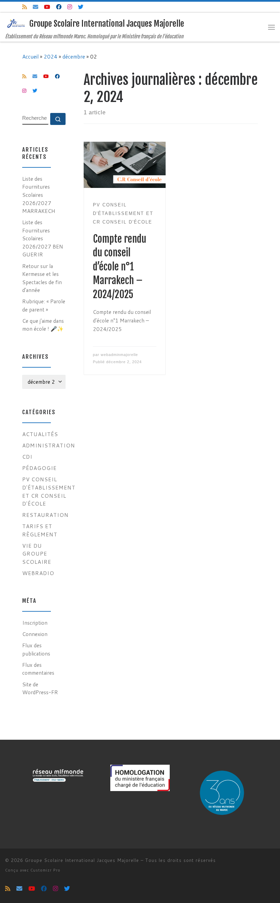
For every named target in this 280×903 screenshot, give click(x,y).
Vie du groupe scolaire (36, 553)
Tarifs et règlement (39, 530)
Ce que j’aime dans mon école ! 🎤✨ (43, 325)
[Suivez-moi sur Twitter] (80, 7)
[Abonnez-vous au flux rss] (24, 7)
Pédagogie (39, 468)
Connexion (34, 634)
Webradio (38, 573)
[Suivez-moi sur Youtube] (47, 7)
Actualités (40, 434)
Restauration (45, 515)
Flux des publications (36, 649)
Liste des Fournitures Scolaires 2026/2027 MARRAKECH (38, 195)
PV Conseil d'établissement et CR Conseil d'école (48, 491)
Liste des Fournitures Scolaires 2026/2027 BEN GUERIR (42, 238)
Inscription (34, 622)
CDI (27, 456)
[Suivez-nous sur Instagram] (69, 7)
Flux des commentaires (38, 669)
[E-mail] (35, 7)
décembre (73, 56)
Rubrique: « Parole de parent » (43, 305)
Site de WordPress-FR (40, 688)
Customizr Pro (45, 870)
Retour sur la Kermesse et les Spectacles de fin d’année (42, 278)
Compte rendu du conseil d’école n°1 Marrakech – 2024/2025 (119, 267)
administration (48, 445)
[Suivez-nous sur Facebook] (58, 7)
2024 (50, 56)
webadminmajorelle (119, 355)
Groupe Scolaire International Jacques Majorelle (82, 860)
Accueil (30, 56)
